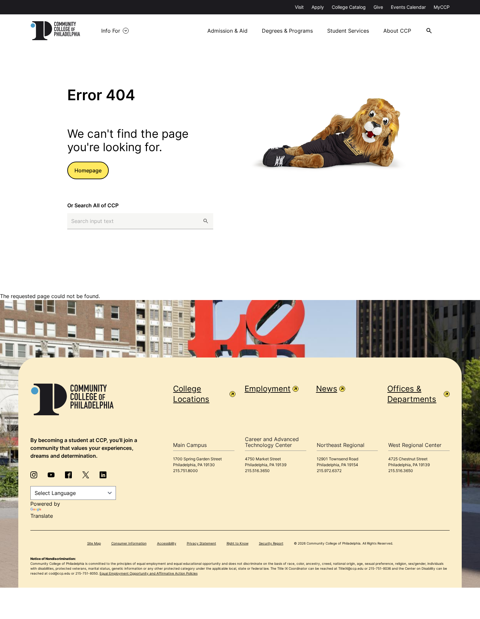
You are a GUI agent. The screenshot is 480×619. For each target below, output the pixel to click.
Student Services (348, 30)
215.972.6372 (329, 470)
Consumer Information (129, 543)
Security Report (271, 543)
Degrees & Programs (287, 30)
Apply (318, 7)
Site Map (94, 543)
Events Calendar (408, 7)
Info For (110, 30)
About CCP (397, 30)
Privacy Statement (201, 543)
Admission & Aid (227, 30)
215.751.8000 (185, 470)
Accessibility (166, 543)
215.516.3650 (257, 470)
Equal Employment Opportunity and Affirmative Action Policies (149, 573)
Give (378, 7)
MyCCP (442, 7)
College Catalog (349, 7)
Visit (299, 7)
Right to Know (237, 543)
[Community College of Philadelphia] (55, 30)
